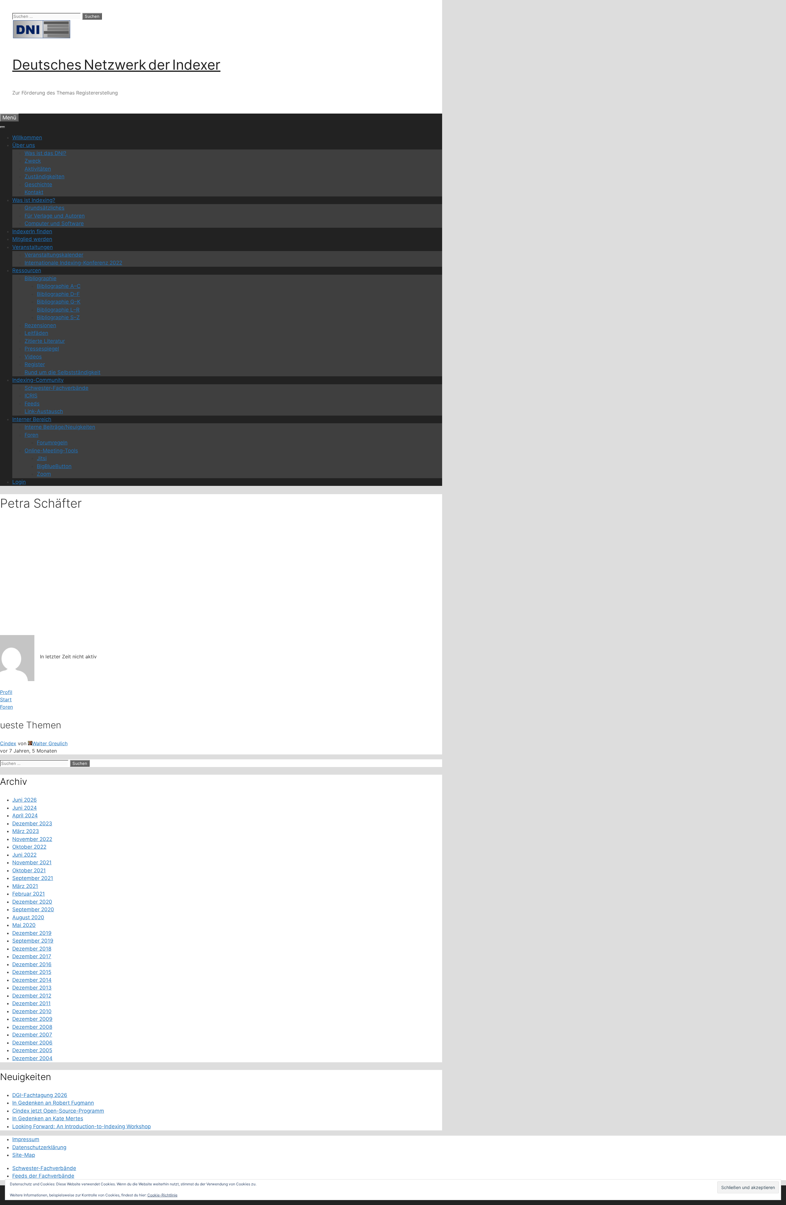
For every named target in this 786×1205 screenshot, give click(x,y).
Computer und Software (54, 223)
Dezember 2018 (31, 949)
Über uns (23, 145)
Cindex (8, 743)
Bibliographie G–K (58, 302)
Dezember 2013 (32, 988)
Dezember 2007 (32, 1035)
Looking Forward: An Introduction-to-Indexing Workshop (81, 1126)
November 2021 (32, 862)
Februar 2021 (28, 894)
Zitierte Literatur (45, 341)
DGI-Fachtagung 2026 (39, 1095)
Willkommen (27, 137)
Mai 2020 (24, 925)
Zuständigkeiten (44, 176)
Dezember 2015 (31, 972)
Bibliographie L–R (58, 310)
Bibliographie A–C (58, 286)
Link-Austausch (44, 411)
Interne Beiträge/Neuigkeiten (60, 427)
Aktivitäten (38, 169)
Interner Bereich (31, 419)
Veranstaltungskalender (54, 255)
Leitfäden (36, 333)
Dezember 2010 (32, 1011)
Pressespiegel (42, 349)
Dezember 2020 (32, 902)
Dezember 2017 (31, 956)
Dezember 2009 (32, 1019)
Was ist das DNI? (45, 153)
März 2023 (25, 831)
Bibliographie (40, 278)
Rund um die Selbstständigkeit (62, 372)
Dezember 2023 (32, 823)
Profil (6, 692)
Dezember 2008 (32, 1027)
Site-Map (23, 1155)
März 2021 (25, 886)
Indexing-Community (38, 380)
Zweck (33, 161)
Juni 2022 (24, 855)
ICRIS (31, 396)
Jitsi (42, 458)
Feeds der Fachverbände (43, 1176)
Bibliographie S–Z (58, 317)
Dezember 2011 (31, 1003)
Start (6, 699)
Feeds (32, 404)
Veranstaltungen (32, 247)
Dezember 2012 (31, 996)
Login (19, 482)
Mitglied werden (32, 239)
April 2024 (25, 815)
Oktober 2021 (29, 870)
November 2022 (32, 839)
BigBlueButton (54, 466)
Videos (33, 357)
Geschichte (38, 184)
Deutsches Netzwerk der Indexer (116, 64)
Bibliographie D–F (58, 294)
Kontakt (34, 192)
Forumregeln (52, 443)
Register (35, 364)
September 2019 (32, 941)
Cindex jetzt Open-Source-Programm (58, 1111)
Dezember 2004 (32, 1058)
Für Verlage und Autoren (55, 216)
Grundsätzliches (44, 208)
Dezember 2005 (32, 1050)
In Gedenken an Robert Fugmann (53, 1103)
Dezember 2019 (32, 933)
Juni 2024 (24, 808)
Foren (31, 435)
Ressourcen (26, 270)
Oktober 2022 (29, 847)
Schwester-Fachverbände (56, 388)
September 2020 (33, 909)
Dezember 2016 (32, 964)
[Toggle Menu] (2, 127)
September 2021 (32, 878)
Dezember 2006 (32, 1043)
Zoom (44, 474)
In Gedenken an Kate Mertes (47, 1118)
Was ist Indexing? (33, 200)
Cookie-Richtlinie (162, 1195)
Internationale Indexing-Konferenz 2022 (73, 263)
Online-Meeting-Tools (51, 451)
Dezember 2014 (32, 980)
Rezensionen (40, 325)
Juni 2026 (24, 800)
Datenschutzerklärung (39, 1147)
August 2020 (28, 917)
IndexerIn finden (32, 231)
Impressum (25, 1139)
